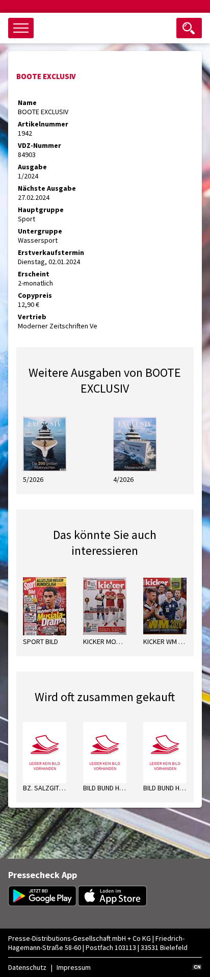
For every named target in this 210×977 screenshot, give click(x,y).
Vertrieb (32, 316)
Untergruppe (40, 231)
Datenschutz (27, 967)
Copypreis (35, 295)
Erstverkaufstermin (51, 252)
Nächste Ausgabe (47, 188)
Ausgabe (32, 166)
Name (27, 102)
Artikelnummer (43, 123)
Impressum (74, 967)
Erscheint (33, 273)
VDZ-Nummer (39, 145)
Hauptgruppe (41, 209)
